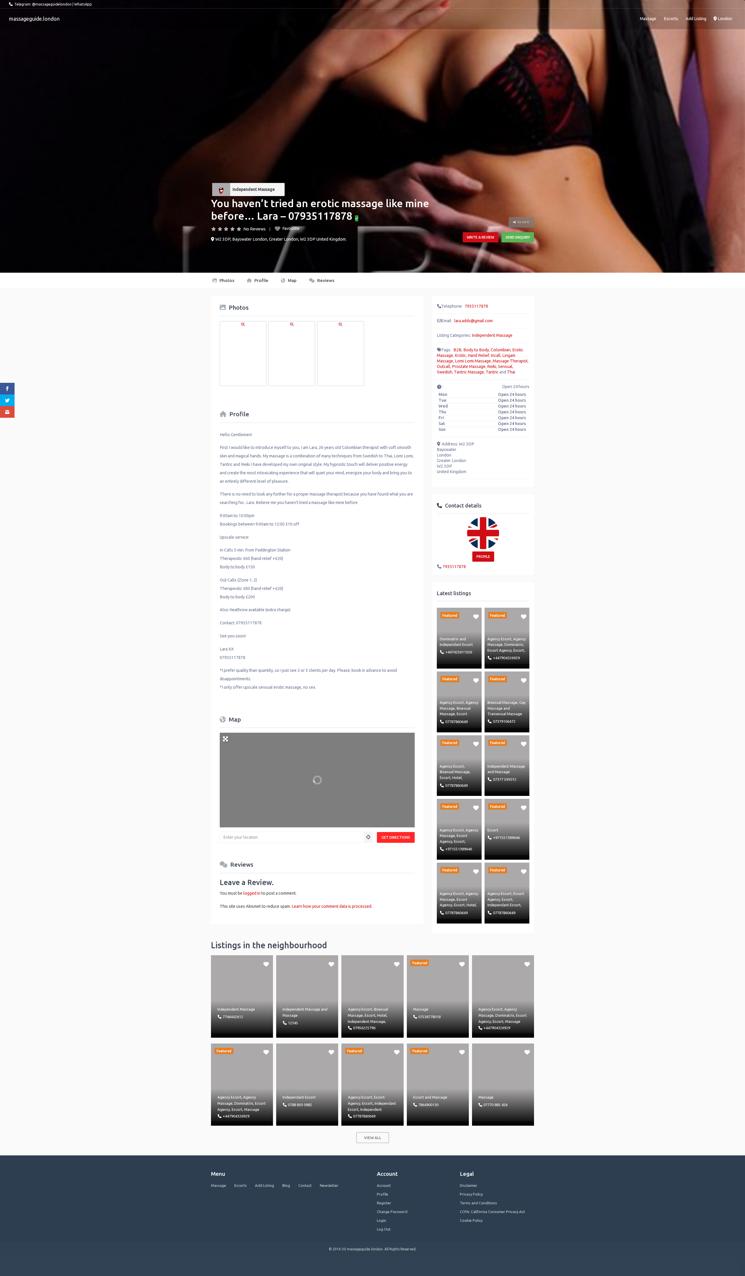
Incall (496, 355)
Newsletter (329, 1185)
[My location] (368, 837)
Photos (226, 280)
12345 (293, 1023)
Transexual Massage (504, 714)
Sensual (505, 366)
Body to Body (476, 350)
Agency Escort (499, 639)
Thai (511, 372)
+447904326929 (506, 658)
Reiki (491, 366)
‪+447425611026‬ (458, 652)
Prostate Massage (468, 366)
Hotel (457, 778)
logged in (251, 893)
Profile (260, 280)
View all (372, 1138)
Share (523, 222)
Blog (286, 1185)
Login (381, 1220)
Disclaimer (468, 1185)
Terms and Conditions (478, 1203)
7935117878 (476, 306)
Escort (518, 650)
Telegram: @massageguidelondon (43, 4)
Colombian (500, 350)
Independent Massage (254, 189)
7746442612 (233, 1017)
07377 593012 (504, 779)
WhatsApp (83, 4)
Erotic (460, 355)
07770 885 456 (495, 1105)
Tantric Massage (469, 372)
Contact (305, 1185)
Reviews (325, 280)
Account (384, 1185)
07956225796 (364, 1028)
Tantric (492, 372)
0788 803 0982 (300, 1105)
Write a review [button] (480, 237)
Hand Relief (478, 355)
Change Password (392, 1212)
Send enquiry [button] (517, 237)
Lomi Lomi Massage (473, 361)
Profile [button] (483, 556)
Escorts (671, 18)
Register (384, 1203)
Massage (648, 18)
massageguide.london (34, 19)
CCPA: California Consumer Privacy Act (492, 1212)
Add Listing (696, 18)
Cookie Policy (471, 1220)
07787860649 (456, 722)
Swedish (444, 372)
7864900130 (428, 1105)
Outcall (443, 366)
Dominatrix (449, 639)
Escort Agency (499, 650)
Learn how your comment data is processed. (332, 906)
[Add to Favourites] (476, 616)
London (724, 18)
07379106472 (504, 721)
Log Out (384, 1229)
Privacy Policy (471, 1194)
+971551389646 (458, 849)
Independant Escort (456, 644)
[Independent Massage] (221, 189)
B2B (457, 350)
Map (292, 280)
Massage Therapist (510, 361)
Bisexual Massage (502, 702)
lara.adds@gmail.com (473, 320)
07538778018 (429, 1017)
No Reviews (254, 229)
